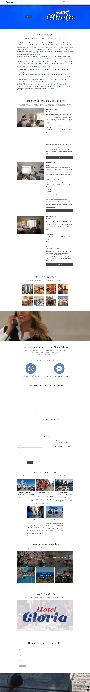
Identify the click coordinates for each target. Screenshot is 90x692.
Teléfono (20, 449)
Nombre (20, 441)
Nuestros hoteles (71, 2)
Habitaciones (24, 2)
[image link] (30, 368)
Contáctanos (33, 2)
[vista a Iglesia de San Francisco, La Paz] (63, 301)
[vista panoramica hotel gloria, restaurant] (39, 301)
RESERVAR (28, 16)
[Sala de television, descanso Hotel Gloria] (39, 289)
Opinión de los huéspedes (45, 2)
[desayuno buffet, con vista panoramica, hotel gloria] (27, 301)
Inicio (17, 2)
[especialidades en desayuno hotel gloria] (51, 301)
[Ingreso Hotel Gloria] (51, 289)
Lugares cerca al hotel (59, 2)
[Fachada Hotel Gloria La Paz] (27, 289)
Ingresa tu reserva (23, 453)
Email (19, 445)
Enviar (29, 462)
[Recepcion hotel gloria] (63, 289)
